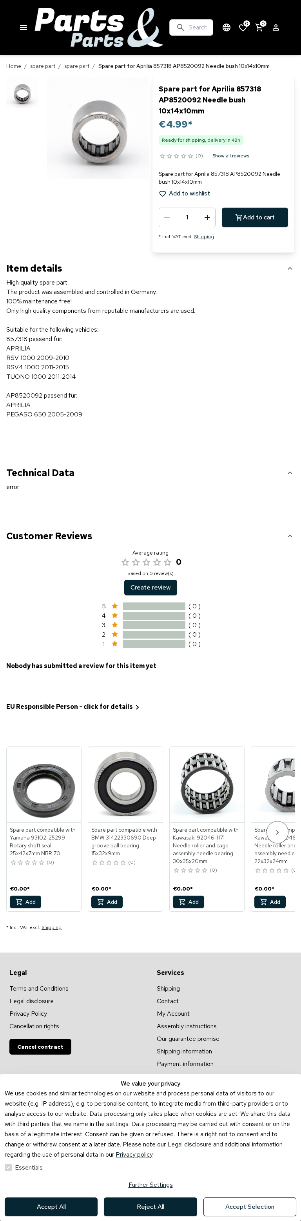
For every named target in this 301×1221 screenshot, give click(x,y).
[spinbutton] (187, 217)
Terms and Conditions (39, 988)
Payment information (185, 1064)
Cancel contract (40, 1046)
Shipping (204, 237)
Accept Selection (249, 1207)
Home (13, 65)
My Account (173, 1013)
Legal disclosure (189, 1144)
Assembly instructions (187, 1026)
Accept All (51, 1207)
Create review (151, 587)
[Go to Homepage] (98, 27)
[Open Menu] (23, 27)
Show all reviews (230, 156)
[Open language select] (226, 27)
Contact (168, 1001)
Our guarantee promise (188, 1039)
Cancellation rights (34, 1026)
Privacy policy (134, 1154)
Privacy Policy (28, 1013)
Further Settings (151, 1185)
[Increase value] (207, 217)
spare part (42, 65)
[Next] (277, 832)
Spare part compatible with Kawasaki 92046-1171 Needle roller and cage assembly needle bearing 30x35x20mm (206, 845)
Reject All (150, 1207)
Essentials (29, 1167)
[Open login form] (276, 27)
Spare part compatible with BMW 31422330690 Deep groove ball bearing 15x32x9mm (124, 841)
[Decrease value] (167, 217)
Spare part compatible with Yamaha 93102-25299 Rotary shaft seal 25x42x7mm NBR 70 (43, 841)
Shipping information (184, 1051)
